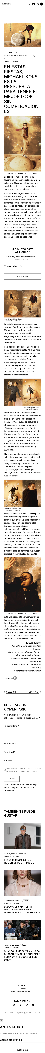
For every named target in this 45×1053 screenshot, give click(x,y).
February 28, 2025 (11, 945)
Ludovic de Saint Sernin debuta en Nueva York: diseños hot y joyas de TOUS (22, 910)
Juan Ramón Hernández (15, 55)
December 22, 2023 (11, 52)
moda (10, 215)
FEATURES (9, 59)
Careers (22, 988)
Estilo (31, 56)
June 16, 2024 (9, 854)
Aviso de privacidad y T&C (22, 991)
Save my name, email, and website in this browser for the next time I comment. (23, 770)
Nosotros (22, 985)
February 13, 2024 (11, 900)
